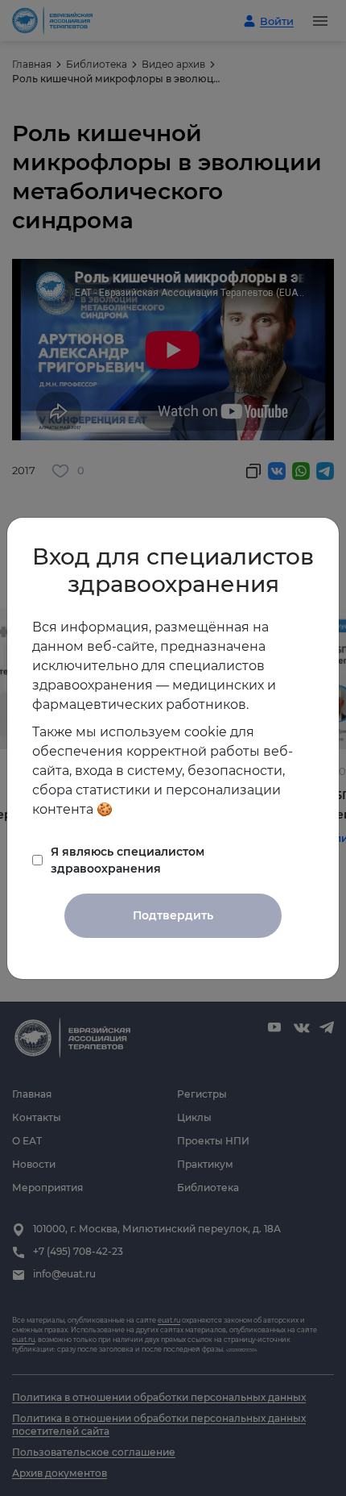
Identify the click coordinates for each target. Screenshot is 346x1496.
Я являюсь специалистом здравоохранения (127, 860)
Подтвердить (173, 915)
